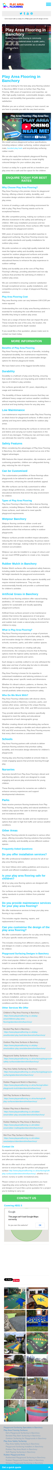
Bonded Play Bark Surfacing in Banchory (23, 1436)
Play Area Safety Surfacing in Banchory (22, 1444)
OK (40, 1225)
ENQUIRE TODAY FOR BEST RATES (26, 179)
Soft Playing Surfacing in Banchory (20, 1452)
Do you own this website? (18, 1225)
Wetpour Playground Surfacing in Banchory (24, 1463)
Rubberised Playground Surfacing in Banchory (25, 1457)
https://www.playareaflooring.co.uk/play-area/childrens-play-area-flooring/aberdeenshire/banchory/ (20, 1019)
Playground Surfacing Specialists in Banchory (23, 1427)
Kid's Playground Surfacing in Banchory (23, 1433)
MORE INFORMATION (26, 341)
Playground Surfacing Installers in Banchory (24, 1446)
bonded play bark (14, 148)
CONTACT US (26, 1198)
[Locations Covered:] (3, 4)
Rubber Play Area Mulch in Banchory (21, 1449)
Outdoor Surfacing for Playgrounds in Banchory (26, 1438)
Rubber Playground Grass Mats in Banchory (25, 1460)
